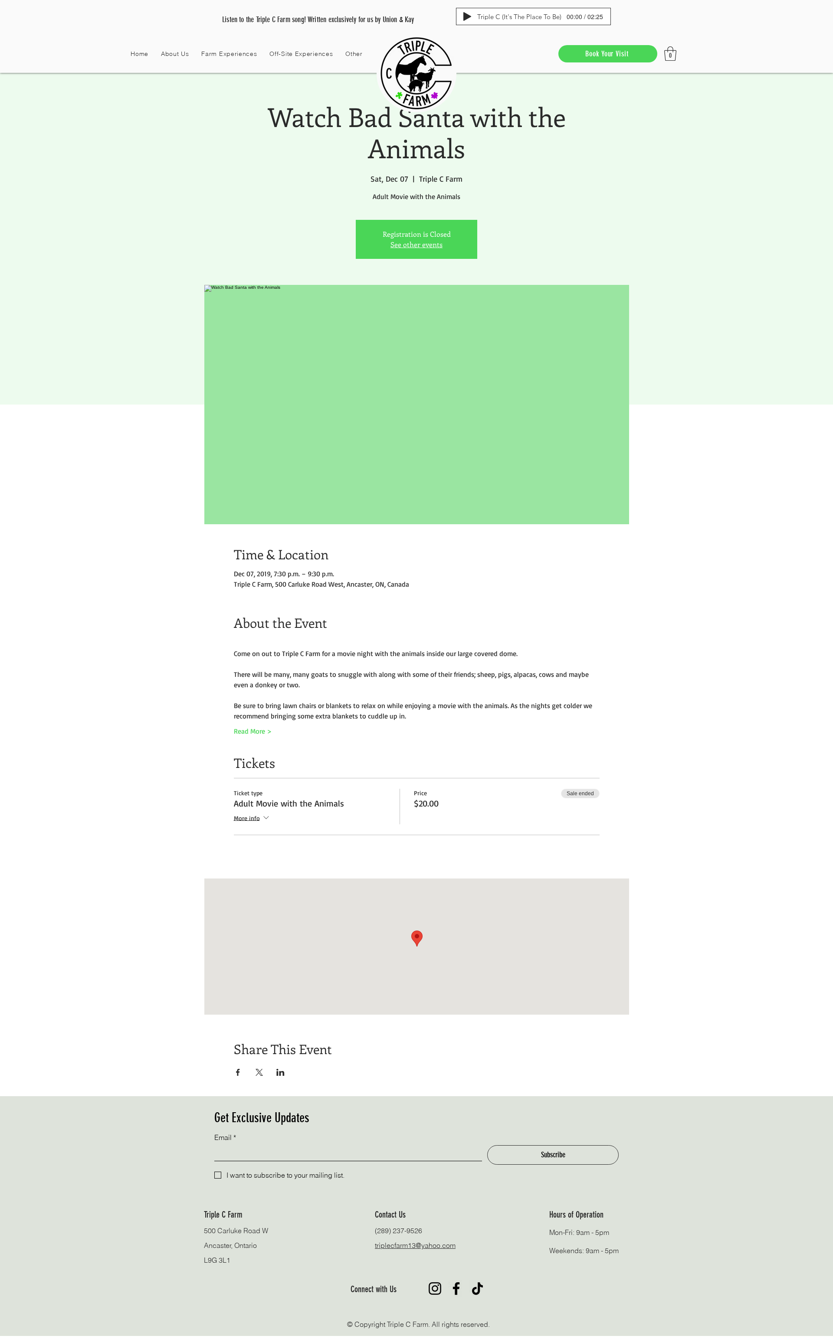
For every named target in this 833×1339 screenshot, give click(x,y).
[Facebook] (456, 1288)
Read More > (253, 731)
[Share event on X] (259, 1072)
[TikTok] (477, 1288)
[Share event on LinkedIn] (280, 1072)
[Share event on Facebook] (238, 1072)
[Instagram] (434, 1288)
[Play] (467, 16)
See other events (416, 244)
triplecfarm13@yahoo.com (415, 1245)
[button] (175, 54)
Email (225, 1137)
